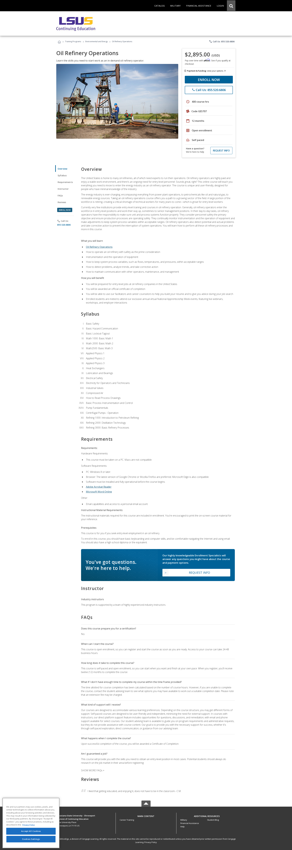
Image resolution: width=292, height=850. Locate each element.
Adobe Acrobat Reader (98, 486)
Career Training (127, 819)
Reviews (62, 202)
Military (183, 819)
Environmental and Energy (96, 41)
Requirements (65, 182)
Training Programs (73, 41)
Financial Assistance (189, 823)
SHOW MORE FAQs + (92, 770)
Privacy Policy (150, 842)
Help (182, 826)
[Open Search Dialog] (231, 5)
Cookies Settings (31, 839)
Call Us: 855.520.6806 (222, 41)
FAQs (60, 195)
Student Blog (213, 819)
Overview (62, 168)
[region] (30, 823)
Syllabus (62, 175)
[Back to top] (146, 815)
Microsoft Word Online (99, 491)
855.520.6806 (64, 224)
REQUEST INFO (221, 150)
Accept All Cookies (31, 831)
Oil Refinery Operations (99, 247)
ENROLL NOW (209, 79)
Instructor (63, 188)
